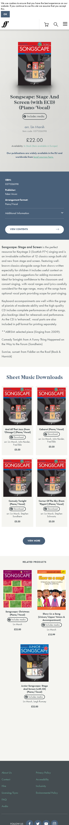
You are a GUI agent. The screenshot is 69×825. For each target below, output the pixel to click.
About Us (7, 772)
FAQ (4, 799)
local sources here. (43, 157)
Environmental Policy (47, 793)
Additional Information (17, 213)
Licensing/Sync (10, 793)
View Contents (19, 229)
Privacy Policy (43, 772)
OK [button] (5, 14)
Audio (5, 806)
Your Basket (46, 24)
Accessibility (42, 779)
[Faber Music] (5, 24)
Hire (4, 786)
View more (34, 540)
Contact (6, 779)
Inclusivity (41, 786)
